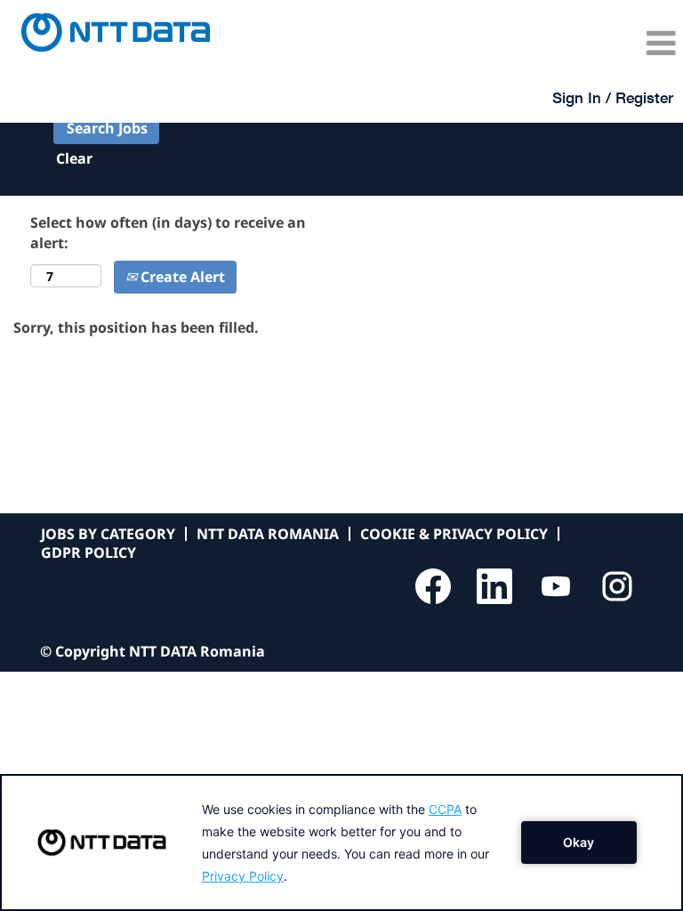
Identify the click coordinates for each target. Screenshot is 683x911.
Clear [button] (74, 158)
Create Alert (181, 276)
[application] (341, 842)
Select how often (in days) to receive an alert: (168, 233)
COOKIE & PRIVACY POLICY (454, 534)
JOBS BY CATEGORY (108, 534)
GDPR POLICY (88, 552)
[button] (569, 43)
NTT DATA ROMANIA (268, 534)
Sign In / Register (612, 97)
